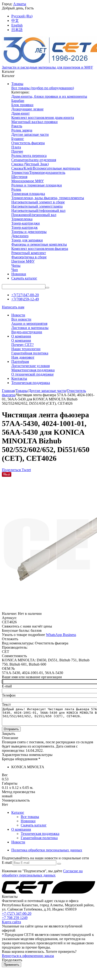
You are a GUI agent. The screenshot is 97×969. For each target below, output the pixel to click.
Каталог (17, 812)
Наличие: (9, 614)
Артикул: (9, 618)
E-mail (7, 686)
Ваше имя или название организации (32, 677)
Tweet (26, 470)
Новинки (28, 821)
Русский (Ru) (21, 16)
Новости (18, 842)
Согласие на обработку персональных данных (42, 873)
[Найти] (47, 287)
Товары (22, 391)
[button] (12, 470)
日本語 (17, 30)
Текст (6, 704)
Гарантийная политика (39, 838)
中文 (15, 21)
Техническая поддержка (40, 834)
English (17, 25)
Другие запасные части (47, 391)
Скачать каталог (34, 825)
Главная (8, 391)
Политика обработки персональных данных (46, 850)
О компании (21, 829)
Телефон (9, 695)
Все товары (30, 817)
